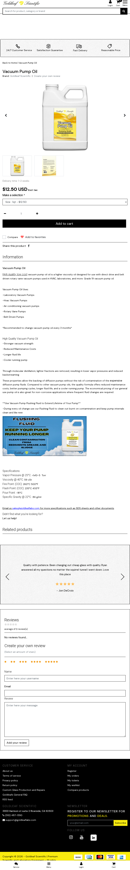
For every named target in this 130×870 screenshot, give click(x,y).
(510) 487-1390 (13, 815)
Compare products (78, 789)
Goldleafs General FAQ (15, 794)
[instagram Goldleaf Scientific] (71, 837)
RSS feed (8, 799)
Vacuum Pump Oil (28, 62)
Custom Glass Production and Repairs (24, 789)
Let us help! (10, 518)
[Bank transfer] (79, 859)
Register (72, 770)
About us (8, 770)
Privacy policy (10, 780)
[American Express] (122, 859)
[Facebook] (28, 246)
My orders (73, 775)
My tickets (73, 780)
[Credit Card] (90, 859)
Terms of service (12, 775)
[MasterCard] (101, 859)
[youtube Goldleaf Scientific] (81, 837)
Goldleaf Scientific (20, 76)
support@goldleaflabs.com (21, 819)
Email (7, 686)
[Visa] (111, 859)
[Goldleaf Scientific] (22, 3)
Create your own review (47, 76)
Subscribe (120, 822)
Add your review (17, 742)
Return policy (10, 785)
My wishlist (74, 785)
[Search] (124, 11)
